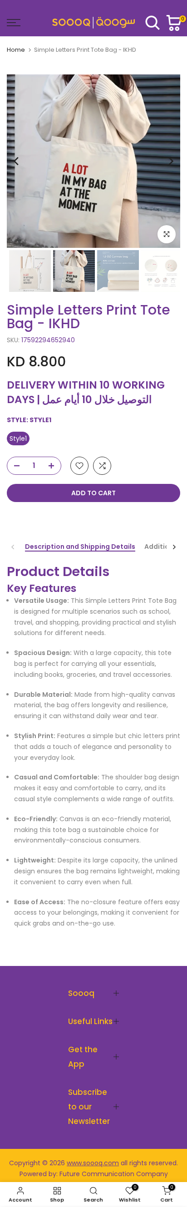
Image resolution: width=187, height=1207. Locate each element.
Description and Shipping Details (80, 547)
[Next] (170, 161)
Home (16, 50)
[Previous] (17, 161)
